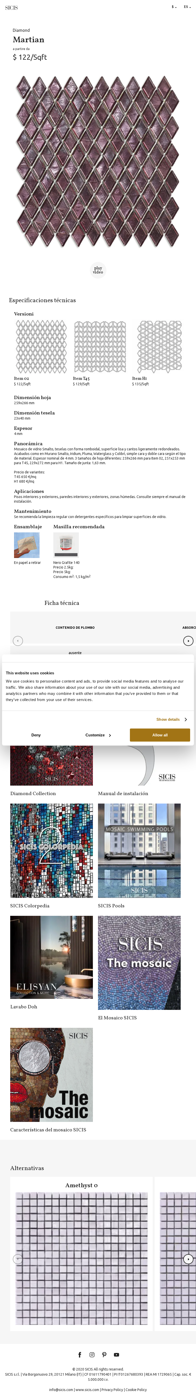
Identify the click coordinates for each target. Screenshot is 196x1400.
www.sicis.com (87, 1390)
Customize (95, 735)
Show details (168, 719)
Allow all (160, 735)
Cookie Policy (136, 1390)
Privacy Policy (112, 1390)
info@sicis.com (61, 1390)
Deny (36, 735)
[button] (188, 641)
